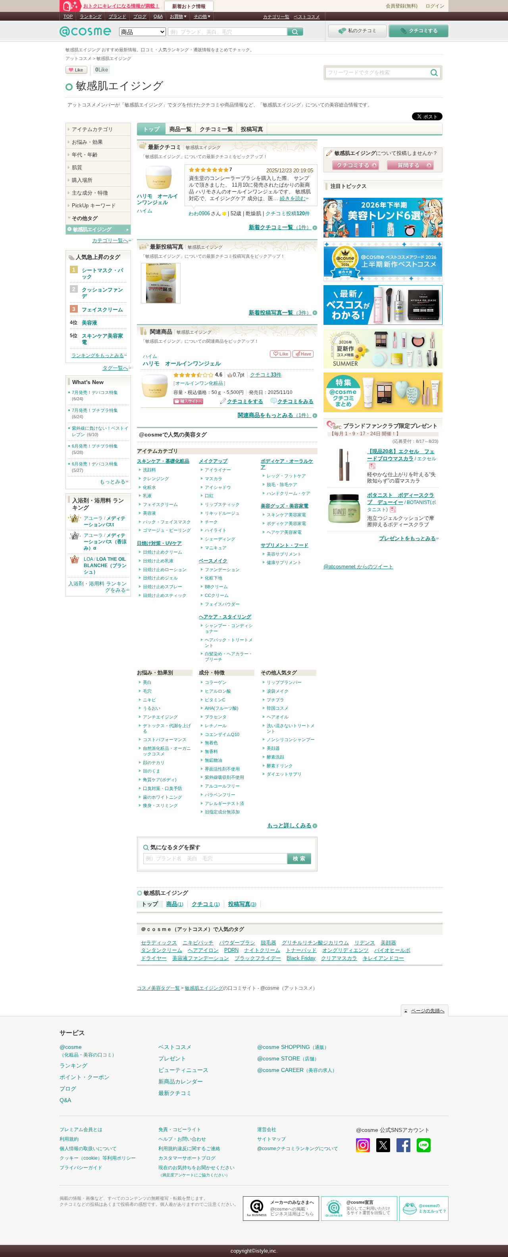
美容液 (149, 513)
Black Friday (301, 958)
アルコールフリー (222, 786)
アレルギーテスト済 (224, 803)
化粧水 (149, 487)
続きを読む (293, 198)
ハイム (144, 211)
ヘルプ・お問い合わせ (182, 1139)
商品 (174, 904)
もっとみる (112, 482)
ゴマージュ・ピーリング (167, 530)
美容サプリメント (284, 554)
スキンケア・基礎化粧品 (163, 461)
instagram (363, 1145)
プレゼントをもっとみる (407, 538)
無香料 (211, 751)
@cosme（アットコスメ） (289, 988)
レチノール (216, 725)
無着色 (211, 742)
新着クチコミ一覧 (280, 227)
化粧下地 (213, 577)
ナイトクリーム (262, 950)
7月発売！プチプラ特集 (95, 410)
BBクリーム (216, 586)
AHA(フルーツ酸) (222, 708)
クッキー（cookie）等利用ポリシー (98, 1158)
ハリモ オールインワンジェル (182, 364)
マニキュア (216, 547)
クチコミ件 (265, 375)
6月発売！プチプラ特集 (95, 446)
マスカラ (213, 478)
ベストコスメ (307, 16)
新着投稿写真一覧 (280, 313)
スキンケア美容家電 (286, 514)
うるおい (151, 708)
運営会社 (266, 1129)
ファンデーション (222, 569)
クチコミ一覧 (216, 129)
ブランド (117, 16)
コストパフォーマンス (165, 739)
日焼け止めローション (165, 569)
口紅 (209, 495)
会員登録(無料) (402, 6)
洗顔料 (149, 469)
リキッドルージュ (222, 513)
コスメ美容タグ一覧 (158, 988)
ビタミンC (215, 699)
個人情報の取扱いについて (88, 1148)
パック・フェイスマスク (167, 521)
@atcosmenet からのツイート (358, 567)
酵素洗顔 (275, 757)
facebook (403, 1145)
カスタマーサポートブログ (187, 1158)
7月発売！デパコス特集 (95, 392)
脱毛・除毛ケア (282, 484)
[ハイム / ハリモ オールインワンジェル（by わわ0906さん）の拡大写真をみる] (161, 299)
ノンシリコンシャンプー (291, 739)
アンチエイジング (160, 716)
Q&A (158, 16)
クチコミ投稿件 (288, 213)
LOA (88, 559)
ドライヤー (154, 958)
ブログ (139, 16)
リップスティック (222, 504)
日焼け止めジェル (160, 577)
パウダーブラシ (237, 943)
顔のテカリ (154, 762)
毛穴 (147, 691)
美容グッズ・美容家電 (284, 506)
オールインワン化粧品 (199, 383)
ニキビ (149, 699)
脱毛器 (268, 943)
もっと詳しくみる (289, 825)
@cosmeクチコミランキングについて (297, 1148)
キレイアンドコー (383, 958)
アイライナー (218, 469)
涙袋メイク (278, 691)
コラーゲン (216, 682)
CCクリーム (217, 595)
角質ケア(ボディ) (160, 779)
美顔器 (273, 748)
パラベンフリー (220, 794)
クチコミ (206, 904)
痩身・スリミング (160, 805)
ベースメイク (213, 561)
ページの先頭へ (427, 1011)
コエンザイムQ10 (222, 734)
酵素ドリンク (280, 765)
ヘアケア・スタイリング (225, 617)
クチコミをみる (295, 401)
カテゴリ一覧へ (110, 240)
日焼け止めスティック (165, 595)
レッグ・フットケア (286, 475)
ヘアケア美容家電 (284, 532)
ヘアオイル (278, 716)
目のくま (151, 770)
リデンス (364, 943)
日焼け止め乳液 (158, 560)
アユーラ (93, 518)
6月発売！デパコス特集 (95, 463)
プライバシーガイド (81, 1167)
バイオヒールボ (392, 950)
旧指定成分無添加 (222, 811)
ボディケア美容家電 (286, 523)
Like (79, 70)
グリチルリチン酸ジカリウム (315, 943)
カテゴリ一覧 (276, 16)
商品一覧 (180, 129)
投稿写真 (252, 129)
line (424, 1145)
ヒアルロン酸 (218, 691)
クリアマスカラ (339, 958)
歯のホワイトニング (162, 797)
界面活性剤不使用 (222, 769)
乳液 (147, 495)
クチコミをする (245, 401)
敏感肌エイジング (120, 86)
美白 (147, 682)
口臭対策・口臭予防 (162, 788)
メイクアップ (213, 461)
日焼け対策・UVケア (159, 543)
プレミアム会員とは (81, 1129)
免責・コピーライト (179, 1129)
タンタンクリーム (161, 950)
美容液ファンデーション (200, 958)
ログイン (434, 6)
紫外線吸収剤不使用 (224, 777)
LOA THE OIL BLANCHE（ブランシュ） (107, 565)
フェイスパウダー (222, 604)
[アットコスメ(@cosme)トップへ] (85, 34)
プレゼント (172, 1058)
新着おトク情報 (189, 6)
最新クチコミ (175, 1093)
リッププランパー (284, 682)
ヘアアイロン (203, 950)
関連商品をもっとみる (275, 415)
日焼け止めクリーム (162, 552)
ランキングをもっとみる (97, 355)
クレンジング (156, 478)
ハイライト (216, 530)
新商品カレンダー (180, 1081)
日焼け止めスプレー (162, 586)
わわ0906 (199, 213)
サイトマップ (271, 1139)
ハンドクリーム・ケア (288, 493)
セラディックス (159, 943)
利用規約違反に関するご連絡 (189, 1148)
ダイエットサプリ (284, 774)
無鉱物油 (213, 760)
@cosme (88, 1051)
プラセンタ (216, 716)
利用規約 (69, 1139)
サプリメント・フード (284, 545)
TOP (68, 16)
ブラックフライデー (258, 958)
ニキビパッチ (198, 943)
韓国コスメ (278, 708)
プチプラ (275, 699)
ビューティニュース (183, 1070)
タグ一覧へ (115, 368)
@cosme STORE (288, 1058)
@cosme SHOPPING (293, 1047)
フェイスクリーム (160, 504)
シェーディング (220, 539)
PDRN (231, 950)
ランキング (91, 16)
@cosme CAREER (297, 1070)
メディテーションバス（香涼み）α (105, 542)
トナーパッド (301, 950)
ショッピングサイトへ (188, 401)
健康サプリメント (284, 562)
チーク (211, 521)
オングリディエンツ (345, 950)
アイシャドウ (218, 487)
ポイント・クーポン (85, 1077)
